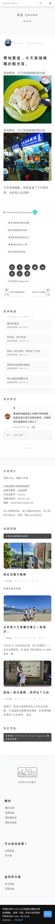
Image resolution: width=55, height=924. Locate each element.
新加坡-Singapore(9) (19, 281)
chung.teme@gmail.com (22, 502)
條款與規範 (11, 822)
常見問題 (9, 883)
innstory (10, 3)
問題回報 (9, 888)
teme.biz (21, 494)
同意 (48, 914)
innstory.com (23, 498)
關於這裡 (9, 807)
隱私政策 (19, 919)
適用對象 (9, 812)
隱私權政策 (11, 817)
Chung (20, 43)
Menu (50, 3)
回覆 (33, 427)
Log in (40, 3)
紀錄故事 (9, 850)
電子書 (8, 855)
